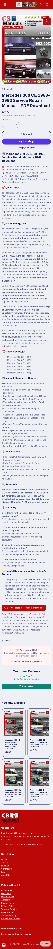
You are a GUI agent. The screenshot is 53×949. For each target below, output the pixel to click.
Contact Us (6, 869)
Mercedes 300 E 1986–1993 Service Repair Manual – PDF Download (39, 793)
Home (4, 859)
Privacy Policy (8, 903)
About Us (5, 875)
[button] (5, 4)
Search (4, 862)
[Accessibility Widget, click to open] (4, 945)
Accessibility (7, 900)
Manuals (5, 866)
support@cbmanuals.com (20, 833)
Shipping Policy (8, 915)
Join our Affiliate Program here (28, 661)
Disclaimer (6, 894)
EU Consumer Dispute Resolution (17, 934)
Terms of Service (9, 909)
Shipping (16, 115)
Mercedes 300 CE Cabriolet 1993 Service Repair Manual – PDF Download (12, 744)
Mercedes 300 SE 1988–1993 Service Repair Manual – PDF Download (39, 743)
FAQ (3, 872)
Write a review (26, 686)
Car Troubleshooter (16, 592)
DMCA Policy (7, 897)
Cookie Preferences (10, 919)
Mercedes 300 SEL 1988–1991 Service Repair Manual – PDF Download (14, 793)
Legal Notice (7, 912)
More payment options (26, 148)
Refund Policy (8, 906)
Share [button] (7, 641)
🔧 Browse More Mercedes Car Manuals (24, 608)
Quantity (5, 120)
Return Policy (7, 890)
